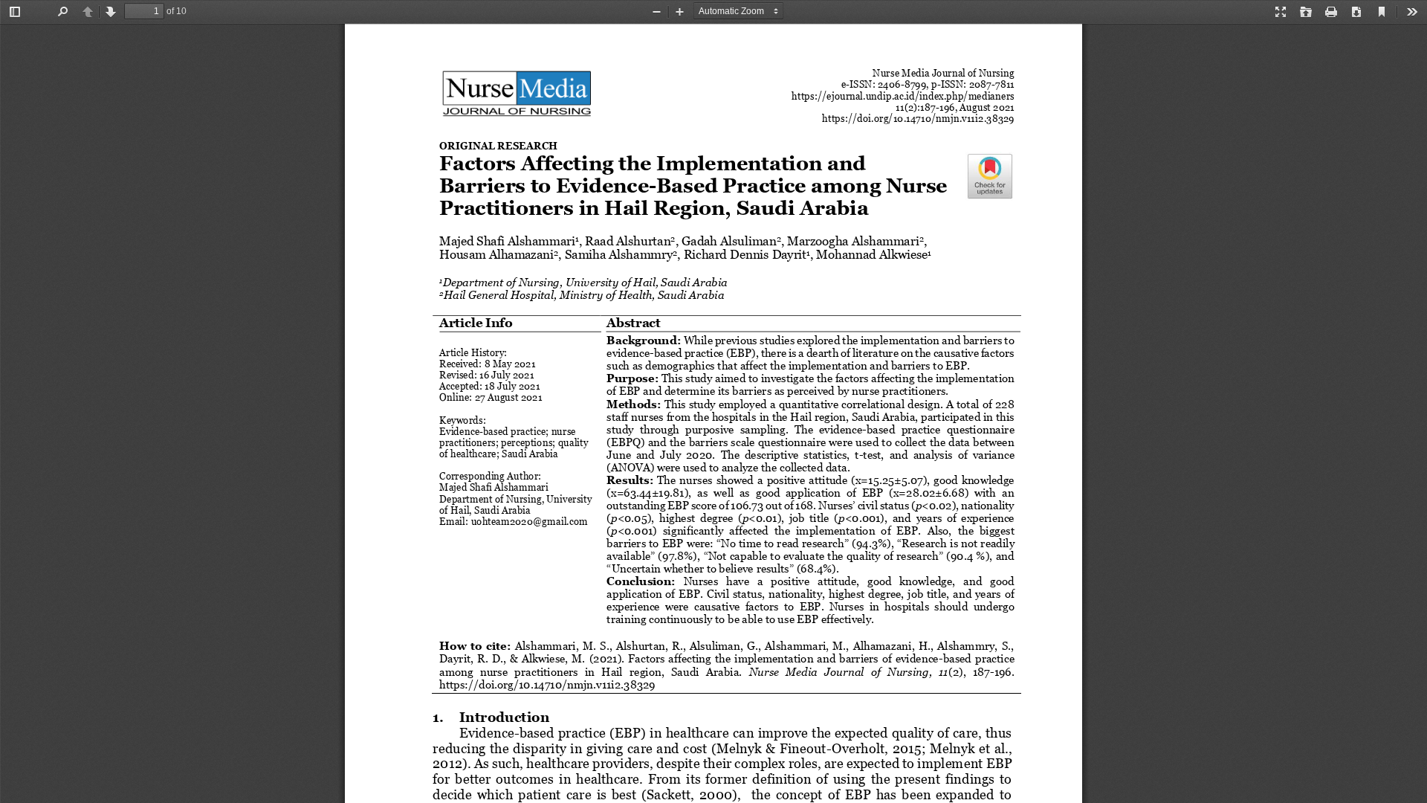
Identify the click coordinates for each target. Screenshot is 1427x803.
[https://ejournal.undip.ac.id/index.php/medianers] (903, 95)
